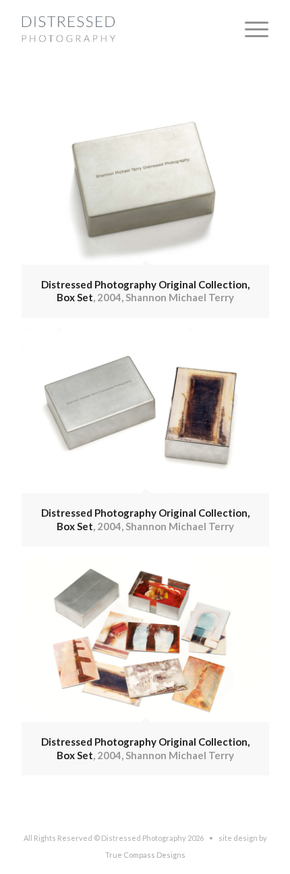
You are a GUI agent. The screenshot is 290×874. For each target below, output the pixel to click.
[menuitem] (249, 28)
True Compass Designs (145, 854)
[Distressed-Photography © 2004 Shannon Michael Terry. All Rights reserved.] (120, 28)
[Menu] (249, 28)
